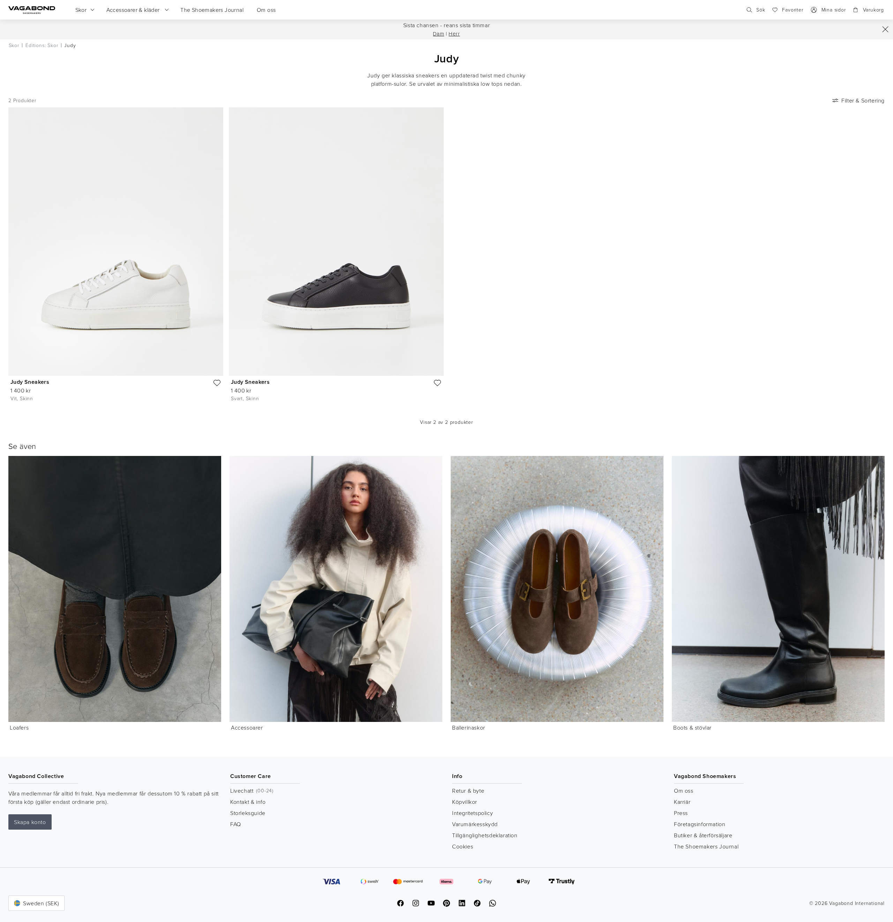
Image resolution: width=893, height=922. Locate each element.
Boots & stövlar (692, 727)
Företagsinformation (699, 824)
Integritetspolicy (472, 813)
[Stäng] (885, 29)
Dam (438, 33)
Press (681, 813)
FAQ (235, 824)
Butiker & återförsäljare (703, 835)
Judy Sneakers (29, 382)
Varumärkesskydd (475, 824)
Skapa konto (30, 822)
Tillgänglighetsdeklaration (485, 835)
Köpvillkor (464, 802)
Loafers (19, 727)
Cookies (462, 846)
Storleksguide (247, 813)
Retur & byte (468, 790)
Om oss (683, 790)
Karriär (682, 802)
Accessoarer (247, 727)
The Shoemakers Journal (706, 846)
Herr (454, 33)
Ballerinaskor (468, 727)
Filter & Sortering (863, 100)
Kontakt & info (247, 802)
